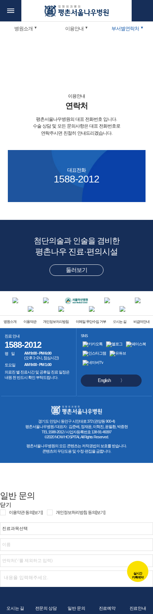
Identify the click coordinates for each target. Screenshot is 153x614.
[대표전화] (142, 10)
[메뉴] (10, 10)
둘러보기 (76, 270)
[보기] (37, 512)
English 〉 (111, 380)
